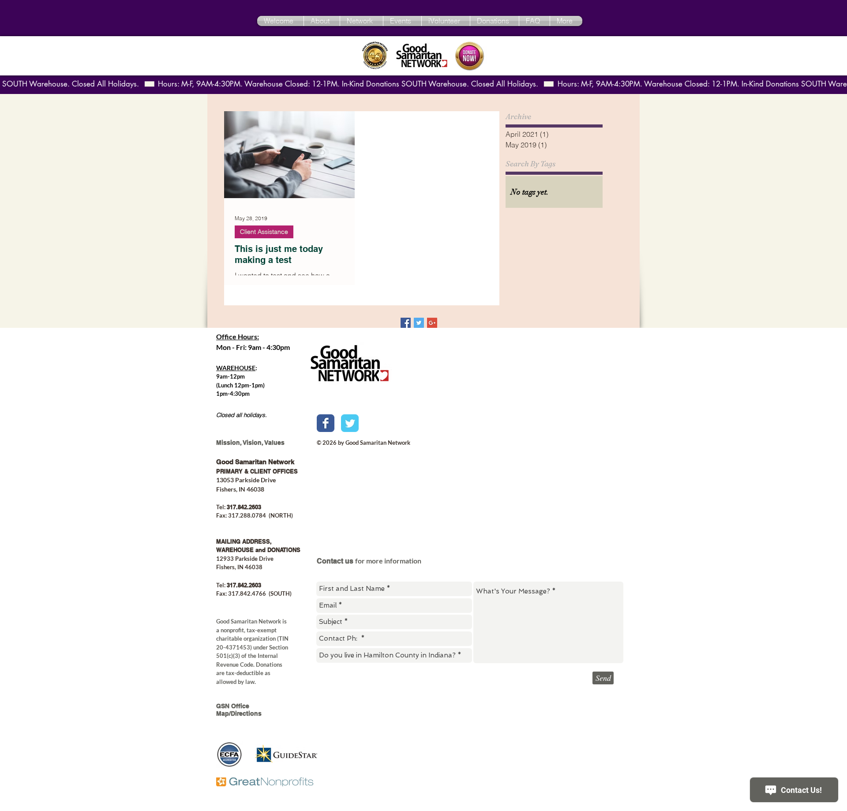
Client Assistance (264, 232)
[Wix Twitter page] (350, 423)
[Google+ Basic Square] (432, 323)
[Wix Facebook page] (325, 423)
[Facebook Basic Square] (406, 323)
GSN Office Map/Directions (239, 709)
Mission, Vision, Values (250, 442)
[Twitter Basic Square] (419, 323)
